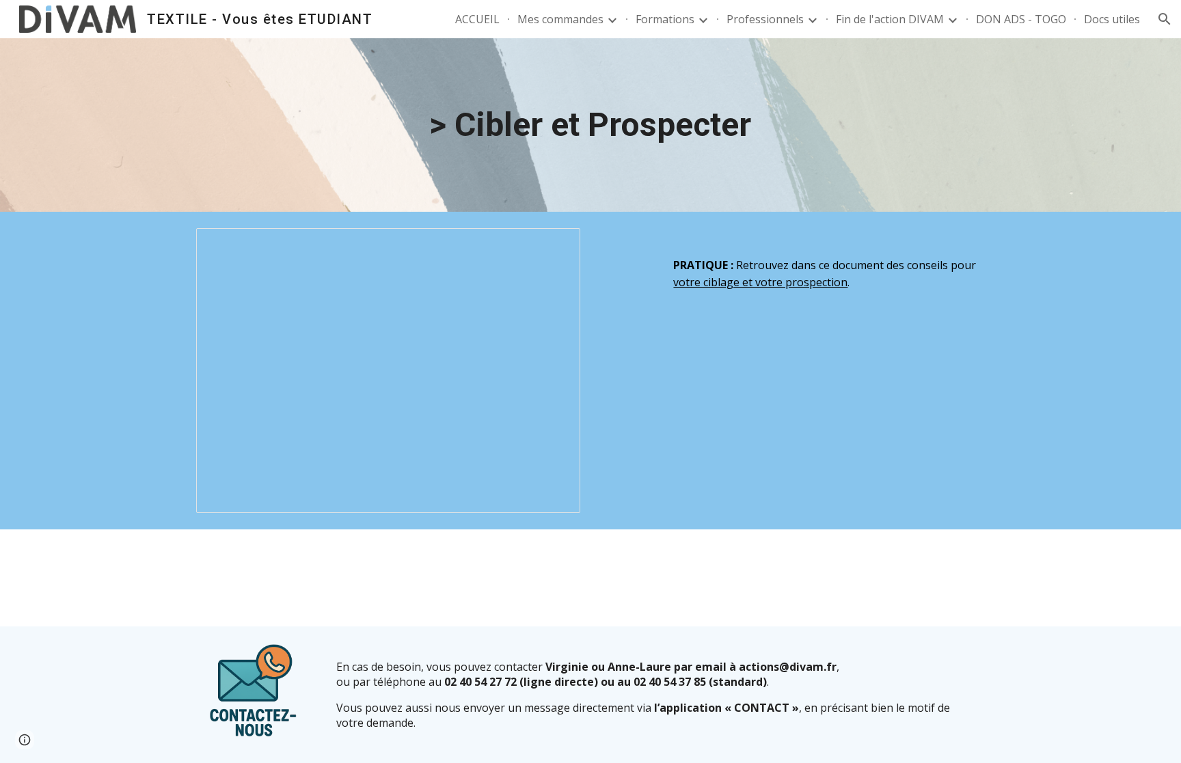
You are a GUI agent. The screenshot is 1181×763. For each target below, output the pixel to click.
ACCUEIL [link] (477, 19)
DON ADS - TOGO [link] (1021, 19)
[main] (590, 125)
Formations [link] (665, 19)
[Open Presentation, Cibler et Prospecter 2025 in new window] (554, 246)
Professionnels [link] (765, 19)
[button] (1164, 19)
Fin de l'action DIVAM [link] (890, 19)
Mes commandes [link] (560, 19)
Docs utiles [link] (1112, 19)
